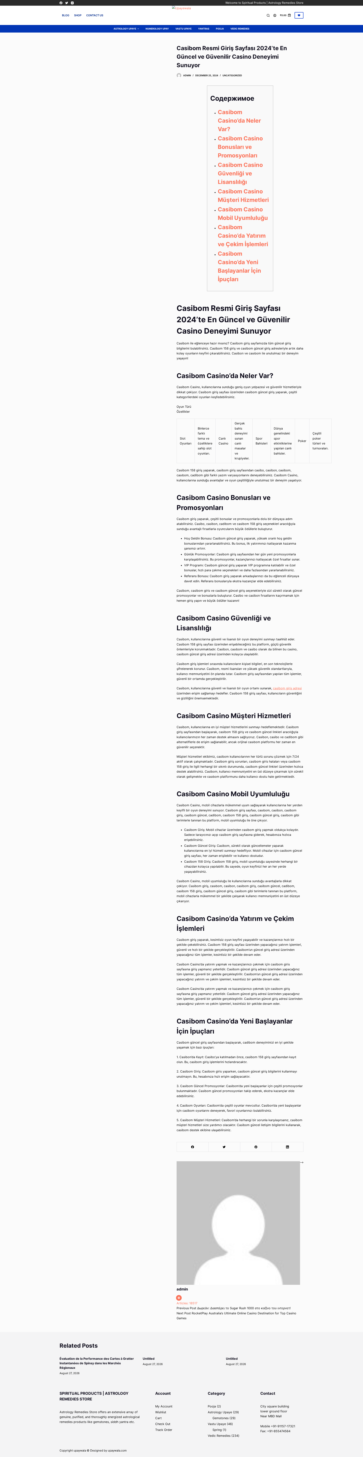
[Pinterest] (256, 1147)
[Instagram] (72, 3)
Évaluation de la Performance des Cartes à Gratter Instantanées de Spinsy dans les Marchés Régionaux (97, 1363)
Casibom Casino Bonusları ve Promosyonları (240, 147)
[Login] (274, 15)
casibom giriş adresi (287, 688)
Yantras (203, 28)
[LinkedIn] (287, 1147)
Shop (77, 15)
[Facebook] (61, 3)
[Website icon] (179, 1298)
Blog (65, 15)
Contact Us (94, 15)
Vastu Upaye (183, 28)
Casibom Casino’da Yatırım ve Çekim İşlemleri (243, 236)
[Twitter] (66, 3)
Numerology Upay (157, 28)
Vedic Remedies (239, 28)
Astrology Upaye (125, 28)
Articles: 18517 (187, 1303)
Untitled (148, 1358)
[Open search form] (268, 15)
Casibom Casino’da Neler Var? (239, 120)
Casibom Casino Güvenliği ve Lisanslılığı (240, 173)
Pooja (220, 28)
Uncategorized (232, 75)
